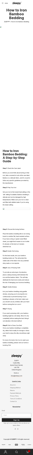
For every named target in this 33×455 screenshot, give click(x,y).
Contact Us (13, 401)
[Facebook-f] (15, 429)
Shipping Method (15, 387)
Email (3, 410)
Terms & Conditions (16, 398)
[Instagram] (18, 429)
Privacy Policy (14, 396)
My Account (5, 452)
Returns (12, 390)
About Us (13, 385)
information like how (15, 340)
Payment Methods (15, 393)
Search (16, 452)
